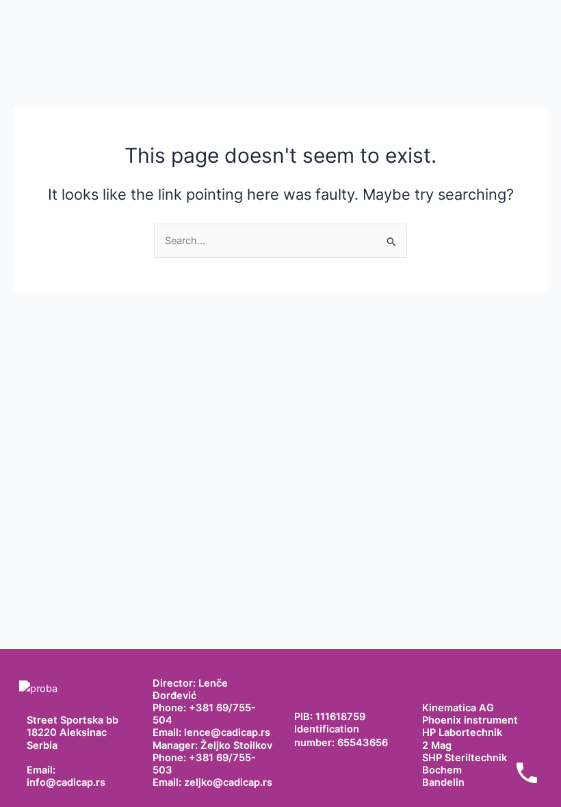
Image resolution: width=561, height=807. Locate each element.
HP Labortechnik (462, 732)
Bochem (442, 770)
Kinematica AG (458, 708)
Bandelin (443, 782)
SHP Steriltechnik (464, 758)
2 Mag (437, 745)
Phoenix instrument (470, 720)
